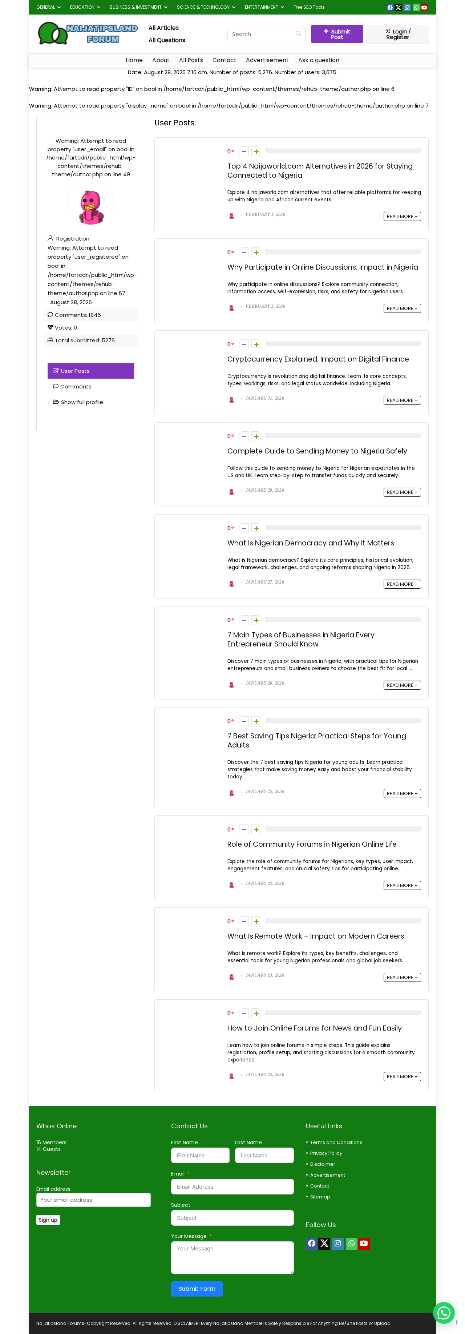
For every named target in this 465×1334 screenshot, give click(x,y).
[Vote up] (256, 151)
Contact (224, 60)
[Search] (298, 34)
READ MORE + (402, 216)
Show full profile (82, 402)
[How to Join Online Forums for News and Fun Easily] (191, 1011)
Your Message (189, 1236)
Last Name (248, 1142)
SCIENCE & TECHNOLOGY (203, 7)
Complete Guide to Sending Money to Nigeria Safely (317, 451)
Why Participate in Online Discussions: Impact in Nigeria (322, 267)
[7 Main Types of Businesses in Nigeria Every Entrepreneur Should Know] (191, 618)
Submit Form (197, 1289)
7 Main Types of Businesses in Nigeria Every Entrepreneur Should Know (301, 639)
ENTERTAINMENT (261, 7)
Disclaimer (322, 1164)
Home (134, 60)
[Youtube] (424, 7)
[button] (444, 1313)
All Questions (167, 40)
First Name (184, 1142)
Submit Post (341, 34)
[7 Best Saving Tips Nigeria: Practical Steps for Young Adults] (191, 719)
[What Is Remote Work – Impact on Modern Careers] (191, 919)
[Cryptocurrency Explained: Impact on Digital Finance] (191, 342)
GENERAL (45, 7)
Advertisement (267, 60)
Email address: (54, 1189)
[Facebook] (390, 7)
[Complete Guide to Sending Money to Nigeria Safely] (191, 434)
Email (178, 1173)
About (161, 60)
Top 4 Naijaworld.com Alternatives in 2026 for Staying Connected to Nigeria (320, 170)
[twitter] (398, 7)
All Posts (191, 60)
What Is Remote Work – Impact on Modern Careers (315, 936)
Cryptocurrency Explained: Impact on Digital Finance (318, 359)
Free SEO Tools (309, 7)
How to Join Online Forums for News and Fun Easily (314, 1028)
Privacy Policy (326, 1153)
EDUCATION (82, 7)
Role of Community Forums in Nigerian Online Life (312, 844)
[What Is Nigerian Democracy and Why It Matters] (191, 526)
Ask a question (318, 60)
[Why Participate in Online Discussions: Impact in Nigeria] (191, 250)
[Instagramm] (407, 7)
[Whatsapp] (416, 7)
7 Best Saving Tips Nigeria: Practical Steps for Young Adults (316, 740)
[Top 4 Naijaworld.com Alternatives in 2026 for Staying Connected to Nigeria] (191, 149)
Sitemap (320, 1196)
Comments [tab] (76, 386)
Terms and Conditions (336, 1142)
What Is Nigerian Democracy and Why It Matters (310, 543)
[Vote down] (244, 151)
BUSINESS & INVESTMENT (136, 7)
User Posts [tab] (75, 371)
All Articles (164, 28)
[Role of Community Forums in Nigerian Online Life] (191, 827)
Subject (180, 1205)
